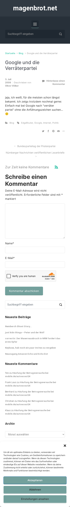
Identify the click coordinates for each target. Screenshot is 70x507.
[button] (65, 445)
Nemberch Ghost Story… (18, 326)
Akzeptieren (35, 480)
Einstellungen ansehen (35, 499)
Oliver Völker (12, 85)
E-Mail (10, 258)
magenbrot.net (35, 8)
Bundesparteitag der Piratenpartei (36, 146)
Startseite (10, 53)
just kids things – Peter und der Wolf (24, 332)
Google (38, 123)
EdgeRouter (27, 123)
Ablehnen (35, 489)
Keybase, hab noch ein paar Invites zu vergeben (30, 348)
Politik (55, 123)
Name (9, 243)
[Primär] (35, 24)
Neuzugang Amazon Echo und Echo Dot (26, 354)
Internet (47, 123)
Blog (21, 53)
